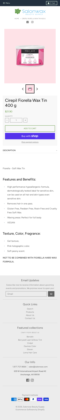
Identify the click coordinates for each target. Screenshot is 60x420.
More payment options (30, 142)
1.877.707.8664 (19, 367)
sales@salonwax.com (38, 367)
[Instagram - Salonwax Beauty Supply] (32, 22)
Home (17, 19)
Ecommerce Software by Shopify (30, 409)
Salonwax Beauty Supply (33, 407)
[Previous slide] (23, 89)
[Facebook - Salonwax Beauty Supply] (27, 22)
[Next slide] (37, 89)
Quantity (9, 116)
